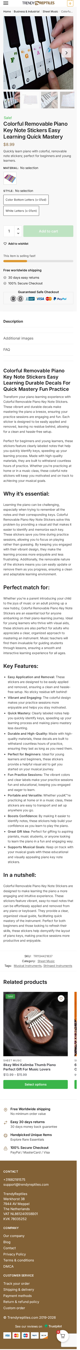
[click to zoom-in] (40, 52)
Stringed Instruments (57, 965)
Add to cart (48, 231)
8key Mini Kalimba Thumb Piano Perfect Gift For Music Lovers (29, 1067)
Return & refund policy (21, 1302)
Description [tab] (13, 321)
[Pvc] (10, 178)
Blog (6, 1242)
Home (7, 11)
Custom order (14, 1308)
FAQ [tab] (6, 349)
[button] (66, 53)
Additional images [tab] (18, 338)
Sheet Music (50, 11)
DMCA (8, 1266)
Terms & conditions (18, 1260)
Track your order (16, 1283)
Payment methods (17, 1296)
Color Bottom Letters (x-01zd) (26, 199)
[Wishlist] (61, 998)
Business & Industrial (27, 11)
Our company (13, 1236)
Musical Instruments (28, 965)
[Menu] (10, 3)
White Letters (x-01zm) (21, 210)
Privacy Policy (14, 1254)
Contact (9, 1248)
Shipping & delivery (18, 1289)
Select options (36, 1084)
